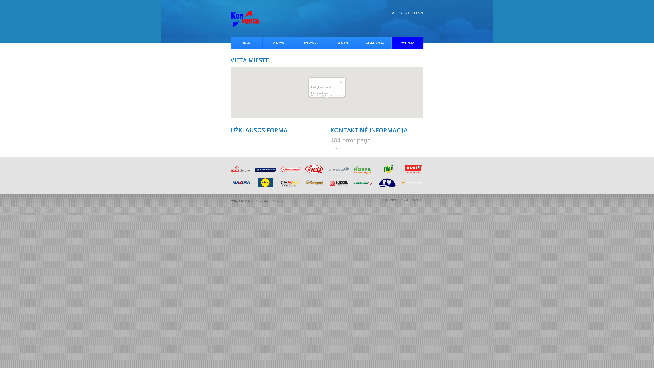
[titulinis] (245, 18)
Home (246, 42)
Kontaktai (408, 42)
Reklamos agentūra (411, 200)
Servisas (343, 42)
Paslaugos (311, 42)
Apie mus (278, 42)
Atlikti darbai (375, 42)
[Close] (341, 82)
